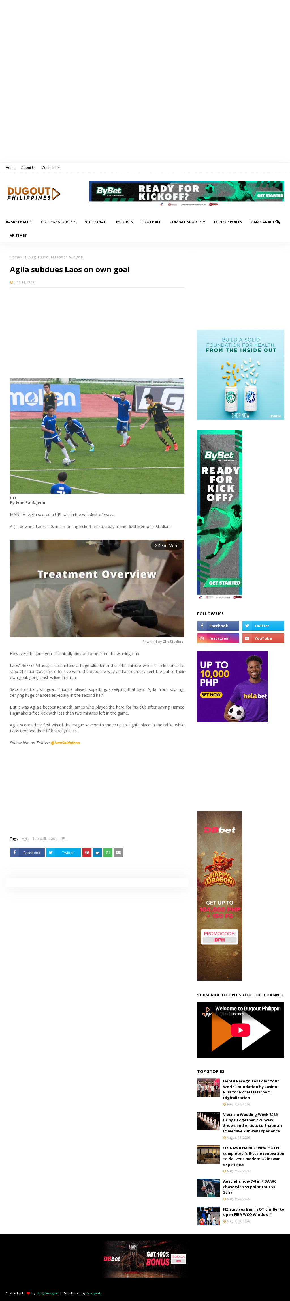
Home (11, 167)
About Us (28, 167)
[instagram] (218, 638)
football (39, 838)
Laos (53, 838)
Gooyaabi (94, 1293)
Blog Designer (47, 1293)
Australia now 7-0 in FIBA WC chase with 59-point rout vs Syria (249, 1187)
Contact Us (50, 167)
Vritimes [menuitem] (18, 235)
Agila (26, 838)
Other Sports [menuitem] (228, 221)
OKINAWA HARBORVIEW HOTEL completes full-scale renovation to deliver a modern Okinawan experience (253, 1156)
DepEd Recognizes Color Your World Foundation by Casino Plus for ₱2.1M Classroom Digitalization (251, 1089)
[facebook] (218, 626)
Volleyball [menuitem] (96, 221)
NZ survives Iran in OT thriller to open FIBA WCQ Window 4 (253, 1212)
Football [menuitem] (151, 221)
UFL (26, 257)
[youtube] (263, 638)
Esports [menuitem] (124, 221)
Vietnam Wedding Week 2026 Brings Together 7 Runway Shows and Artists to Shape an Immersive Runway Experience (252, 1123)
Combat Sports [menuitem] (186, 221)
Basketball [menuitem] (17, 221)
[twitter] (263, 626)
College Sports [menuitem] (57, 221)
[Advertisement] (97, 332)
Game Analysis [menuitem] (265, 221)
